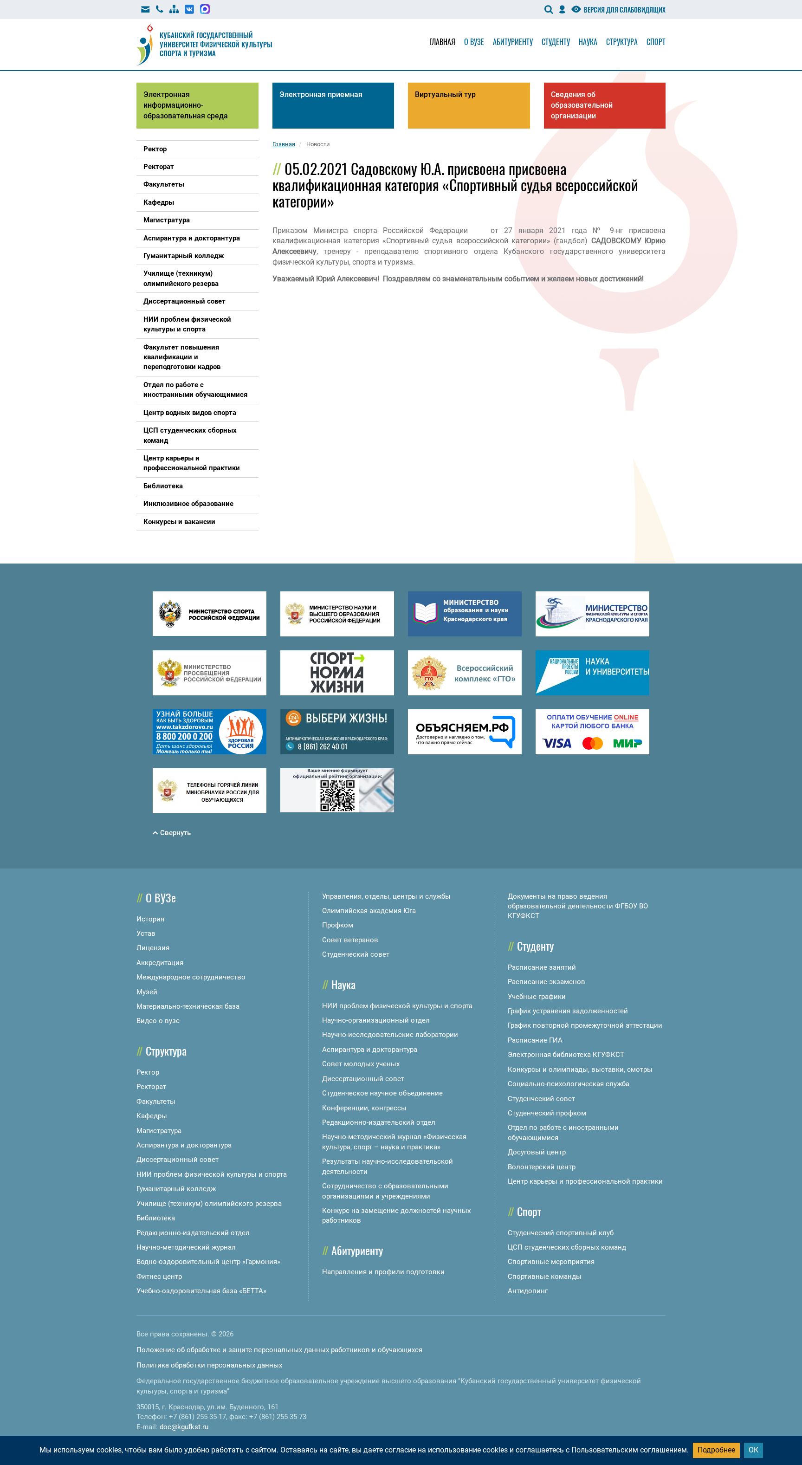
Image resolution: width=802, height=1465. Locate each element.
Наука (588, 41)
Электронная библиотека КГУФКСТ (566, 1054)
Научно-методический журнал (186, 1247)
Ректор (147, 1072)
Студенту (556, 41)
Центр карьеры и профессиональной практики (585, 1181)
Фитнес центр (159, 1276)
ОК (753, 1450)
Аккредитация (159, 963)
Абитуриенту (513, 41)
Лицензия (152, 948)
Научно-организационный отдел (376, 1020)
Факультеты (155, 1101)
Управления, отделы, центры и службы (386, 896)
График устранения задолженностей (568, 1011)
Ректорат (151, 1087)
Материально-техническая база (187, 1006)
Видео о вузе (158, 1021)
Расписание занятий (542, 967)
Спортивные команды (545, 1276)
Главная (442, 41)
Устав (145, 933)
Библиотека (155, 1218)
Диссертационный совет (177, 1159)
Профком (337, 925)
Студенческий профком (547, 1113)
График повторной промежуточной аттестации (585, 1025)
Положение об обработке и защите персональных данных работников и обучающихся (279, 1350)
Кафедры (151, 1116)
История (150, 919)
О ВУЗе (161, 897)
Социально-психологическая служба (568, 1084)
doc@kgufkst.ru (184, 1427)
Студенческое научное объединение (382, 1093)
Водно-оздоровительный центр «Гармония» (208, 1262)
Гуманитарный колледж (176, 1189)
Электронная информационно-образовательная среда (185, 105)
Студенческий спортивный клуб (561, 1233)
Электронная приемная (320, 94)
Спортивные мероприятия (551, 1262)
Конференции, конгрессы (364, 1108)
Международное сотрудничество (191, 977)
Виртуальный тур (445, 94)
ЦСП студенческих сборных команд (567, 1247)
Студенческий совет (355, 954)
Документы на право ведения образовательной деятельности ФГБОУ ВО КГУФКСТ (578, 906)
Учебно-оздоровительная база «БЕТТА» (201, 1291)
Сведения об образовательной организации (582, 105)
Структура (622, 41)
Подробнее (716, 1450)
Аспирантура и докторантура (184, 1145)
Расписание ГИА (535, 1040)
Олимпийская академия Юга (369, 911)
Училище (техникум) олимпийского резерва (209, 1203)
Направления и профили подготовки (383, 1272)
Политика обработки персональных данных (209, 1365)
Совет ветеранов (350, 940)
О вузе (474, 41)
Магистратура (158, 1131)
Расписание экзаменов (546, 982)
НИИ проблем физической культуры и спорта (211, 1174)
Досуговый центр (537, 1152)
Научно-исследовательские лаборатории (390, 1035)
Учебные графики (537, 996)
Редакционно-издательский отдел (193, 1233)
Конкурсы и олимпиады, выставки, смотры (580, 1069)
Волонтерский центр (542, 1167)
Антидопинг (528, 1291)
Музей (146, 992)
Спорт (656, 41)
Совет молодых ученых (361, 1064)
